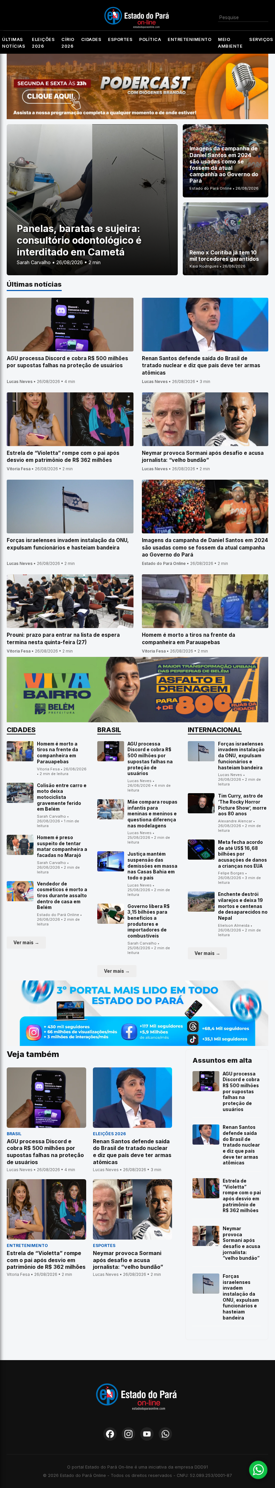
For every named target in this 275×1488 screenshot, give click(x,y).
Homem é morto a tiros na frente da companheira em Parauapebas (57, 752)
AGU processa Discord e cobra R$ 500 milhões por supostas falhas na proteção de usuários (150, 758)
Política (150, 39)
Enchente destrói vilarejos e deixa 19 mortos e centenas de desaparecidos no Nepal (243, 906)
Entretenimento (189, 39)
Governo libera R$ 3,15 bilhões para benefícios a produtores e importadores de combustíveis (148, 921)
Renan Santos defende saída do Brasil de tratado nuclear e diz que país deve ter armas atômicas (241, 1144)
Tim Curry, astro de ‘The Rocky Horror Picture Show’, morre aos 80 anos (242, 804)
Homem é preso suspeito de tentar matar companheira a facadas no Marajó (62, 846)
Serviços (261, 39)
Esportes (120, 39)
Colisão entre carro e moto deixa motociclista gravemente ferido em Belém (62, 797)
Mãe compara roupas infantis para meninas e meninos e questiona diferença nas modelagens (152, 813)
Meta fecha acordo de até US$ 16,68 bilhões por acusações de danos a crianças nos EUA (242, 854)
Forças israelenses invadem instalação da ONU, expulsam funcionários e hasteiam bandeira (241, 755)
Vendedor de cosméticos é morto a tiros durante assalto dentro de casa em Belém (62, 895)
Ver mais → (26, 942)
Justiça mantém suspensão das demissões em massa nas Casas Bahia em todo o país (152, 865)
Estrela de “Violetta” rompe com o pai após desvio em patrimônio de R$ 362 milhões (242, 1195)
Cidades (91, 39)
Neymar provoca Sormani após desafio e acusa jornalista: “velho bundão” (241, 1243)
